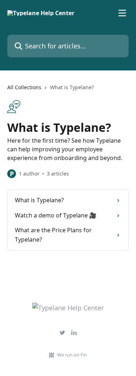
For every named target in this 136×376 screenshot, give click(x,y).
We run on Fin (72, 354)
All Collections (24, 87)
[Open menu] (122, 13)
